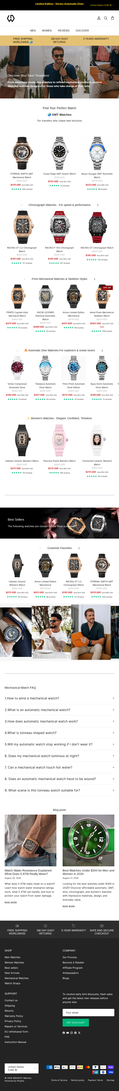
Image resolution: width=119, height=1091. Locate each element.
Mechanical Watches (17, 978)
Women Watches (14, 962)
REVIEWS (64, 30)
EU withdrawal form (16, 1031)
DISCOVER (82, 30)
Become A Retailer (73, 962)
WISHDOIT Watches (22, 1078)
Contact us (11, 1000)
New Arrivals (12, 972)
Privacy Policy (13, 1021)
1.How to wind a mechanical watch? (32, 698)
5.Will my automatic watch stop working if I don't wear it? (49, 744)
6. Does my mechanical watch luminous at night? (42, 756)
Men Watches (12, 957)
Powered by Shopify (14, 1081)
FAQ (7, 1036)
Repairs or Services (16, 1026)
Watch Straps (12, 983)
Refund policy (77, 1080)
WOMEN (47, 30)
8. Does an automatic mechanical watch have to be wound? (50, 779)
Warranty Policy (14, 1016)
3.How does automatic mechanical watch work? (41, 721)
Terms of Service (59, 1080)
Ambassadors (71, 972)
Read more (11, 902)
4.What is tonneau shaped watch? (31, 733)
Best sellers (11, 967)
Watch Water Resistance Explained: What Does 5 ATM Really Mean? (28, 872)
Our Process (70, 957)
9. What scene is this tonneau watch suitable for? (42, 790)
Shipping (10, 1005)
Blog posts (59, 809)
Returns (9, 1010)
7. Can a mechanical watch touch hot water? (38, 767)
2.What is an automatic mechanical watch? (37, 710)
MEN (33, 30)
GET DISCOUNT (76, 1022)
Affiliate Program (73, 967)
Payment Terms (95, 1080)
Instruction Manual (15, 1042)
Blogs (66, 978)
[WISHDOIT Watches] (11, 18)
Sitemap (110, 1080)
